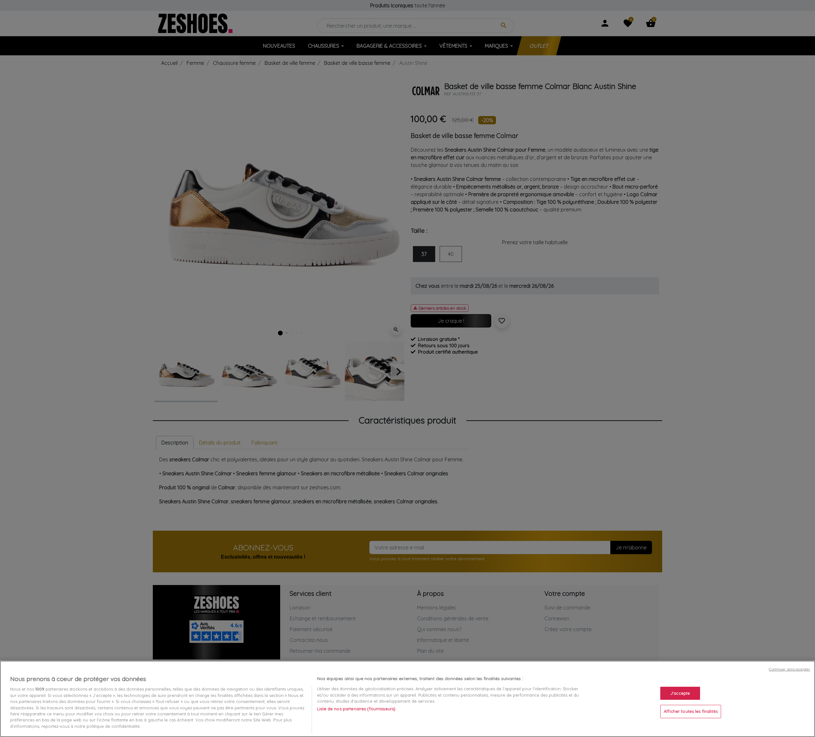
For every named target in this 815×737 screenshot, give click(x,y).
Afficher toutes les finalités (691, 711)
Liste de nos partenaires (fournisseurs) (356, 709)
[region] (407, 699)
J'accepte (680, 693)
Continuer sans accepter (789, 669)
